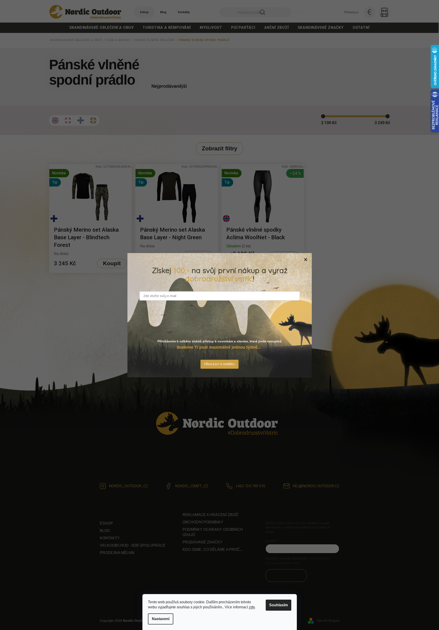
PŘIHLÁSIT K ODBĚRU (219, 364)
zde (252, 607)
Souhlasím (278, 605)
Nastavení (160, 619)
